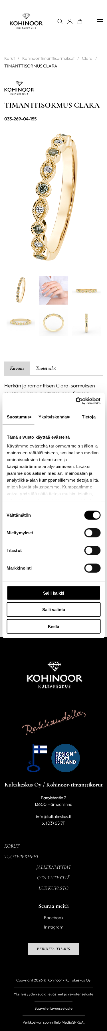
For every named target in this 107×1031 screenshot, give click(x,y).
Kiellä (53, 626)
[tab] (21, 290)
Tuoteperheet (21, 856)
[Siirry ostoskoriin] (80, 21)
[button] (100, 21)
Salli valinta (53, 609)
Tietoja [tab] (89, 416)
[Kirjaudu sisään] (70, 21)
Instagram (53, 927)
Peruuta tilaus (53, 948)
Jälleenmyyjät (53, 867)
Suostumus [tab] (18, 416)
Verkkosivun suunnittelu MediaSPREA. (54, 1022)
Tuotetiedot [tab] (46, 368)
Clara (87, 58)
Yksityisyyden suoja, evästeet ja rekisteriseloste (53, 994)
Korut (9, 58)
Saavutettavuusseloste (53, 1008)
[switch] (92, 532)
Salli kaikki (53, 592)
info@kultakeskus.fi (53, 816)
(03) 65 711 (56, 823)
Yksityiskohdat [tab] (53, 416)
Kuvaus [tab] (17, 368)
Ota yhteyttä (53, 877)
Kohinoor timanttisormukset (48, 58)
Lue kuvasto (53, 888)
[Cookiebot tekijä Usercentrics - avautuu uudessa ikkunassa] (76, 401)
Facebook (53, 917)
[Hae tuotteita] (60, 21)
